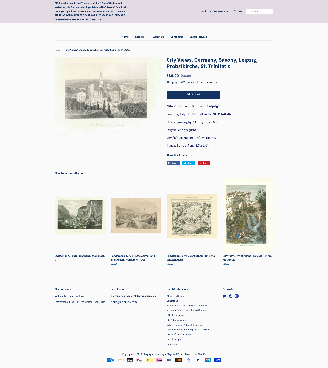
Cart (240, 11)
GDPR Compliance (176, 315)
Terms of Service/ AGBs (179, 334)
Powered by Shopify (195, 354)
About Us (158, 37)
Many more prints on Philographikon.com (133, 296)
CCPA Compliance (176, 319)
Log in (204, 11)
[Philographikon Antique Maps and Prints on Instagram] (237, 296)
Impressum (172, 343)
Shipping (172, 82)
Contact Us (176, 37)
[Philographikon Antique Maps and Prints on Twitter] (224, 296)
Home (125, 37)
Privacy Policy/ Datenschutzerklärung (186, 310)
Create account (221, 11)
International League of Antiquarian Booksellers (80, 301)
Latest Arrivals (198, 37)
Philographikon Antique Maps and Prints (162, 354)
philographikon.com (124, 302)
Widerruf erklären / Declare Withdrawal (187, 305)
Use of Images (174, 339)
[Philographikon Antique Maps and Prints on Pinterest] (231, 296)
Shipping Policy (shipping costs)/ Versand (188, 329)
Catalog (140, 37)
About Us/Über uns (176, 296)
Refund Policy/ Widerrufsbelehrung (185, 324)
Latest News (118, 289)
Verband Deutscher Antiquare (70, 296)
